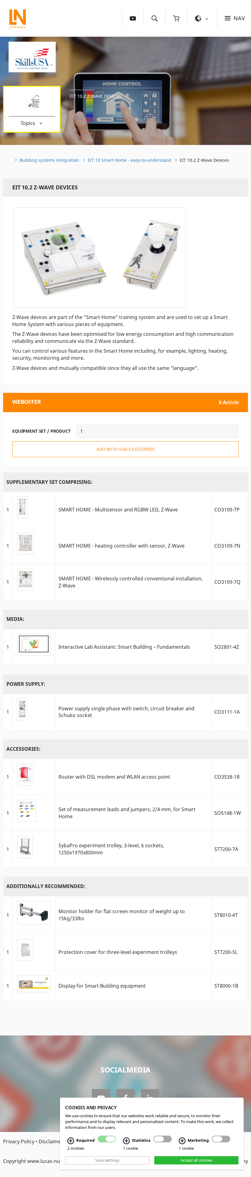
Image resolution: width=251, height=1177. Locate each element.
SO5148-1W (227, 813)
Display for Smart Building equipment (102, 985)
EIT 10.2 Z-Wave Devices (95, 96)
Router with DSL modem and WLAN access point (114, 776)
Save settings (107, 1160)
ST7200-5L (226, 952)
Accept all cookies (196, 1160)
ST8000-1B (226, 985)
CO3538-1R (227, 776)
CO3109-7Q (227, 582)
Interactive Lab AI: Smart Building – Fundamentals (124, 647)
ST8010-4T (226, 915)
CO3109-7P (227, 509)
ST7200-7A (226, 849)
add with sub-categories (125, 449)
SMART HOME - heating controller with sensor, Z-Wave (121, 545)
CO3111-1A (227, 711)
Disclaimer (51, 1141)
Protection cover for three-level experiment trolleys (117, 952)
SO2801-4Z (226, 647)
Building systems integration (49, 160)
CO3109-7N (227, 545)
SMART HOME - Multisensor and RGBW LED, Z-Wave (118, 509)
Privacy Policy (18, 1141)
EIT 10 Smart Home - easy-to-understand (129, 160)
